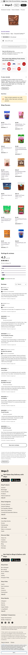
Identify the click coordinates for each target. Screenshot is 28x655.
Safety (3, 575)
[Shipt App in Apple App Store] (5, 480)
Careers (3, 539)
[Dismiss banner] (2, 1)
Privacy (12, 642)
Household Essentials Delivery (9, 512)
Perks (2, 573)
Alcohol (3, 487)
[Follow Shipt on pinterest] (9, 623)
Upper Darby (4, 607)
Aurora (3, 603)
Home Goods (4, 491)
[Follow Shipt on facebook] (2, 623)
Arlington (3, 601)
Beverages (4, 489)
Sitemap (3, 548)
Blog (2, 543)
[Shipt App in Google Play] (16, 480)
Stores (3, 523)
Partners (3, 545)
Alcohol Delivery (5, 506)
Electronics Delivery (6, 510)
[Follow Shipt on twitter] (12, 623)
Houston (3, 590)
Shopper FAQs (5, 577)
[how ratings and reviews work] (10, 263)
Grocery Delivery (5, 504)
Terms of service (5, 642)
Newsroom (4, 541)
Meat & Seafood (5, 495)
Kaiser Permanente (6, 617)
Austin (3, 584)
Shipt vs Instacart (6, 529)
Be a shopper (4, 567)
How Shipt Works (6, 521)
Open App (24, 1)
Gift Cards (4, 527)
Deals (2, 531)
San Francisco (5, 586)
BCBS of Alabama (6, 619)
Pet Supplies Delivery (6, 508)
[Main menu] (2, 5)
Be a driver (4, 569)
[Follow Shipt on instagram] (5, 623)
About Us (3, 537)
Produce (3, 493)
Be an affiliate (5, 571)
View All (3, 497)
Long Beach (4, 609)
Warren (3, 605)
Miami (2, 588)
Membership (4, 525)
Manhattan (4, 592)
